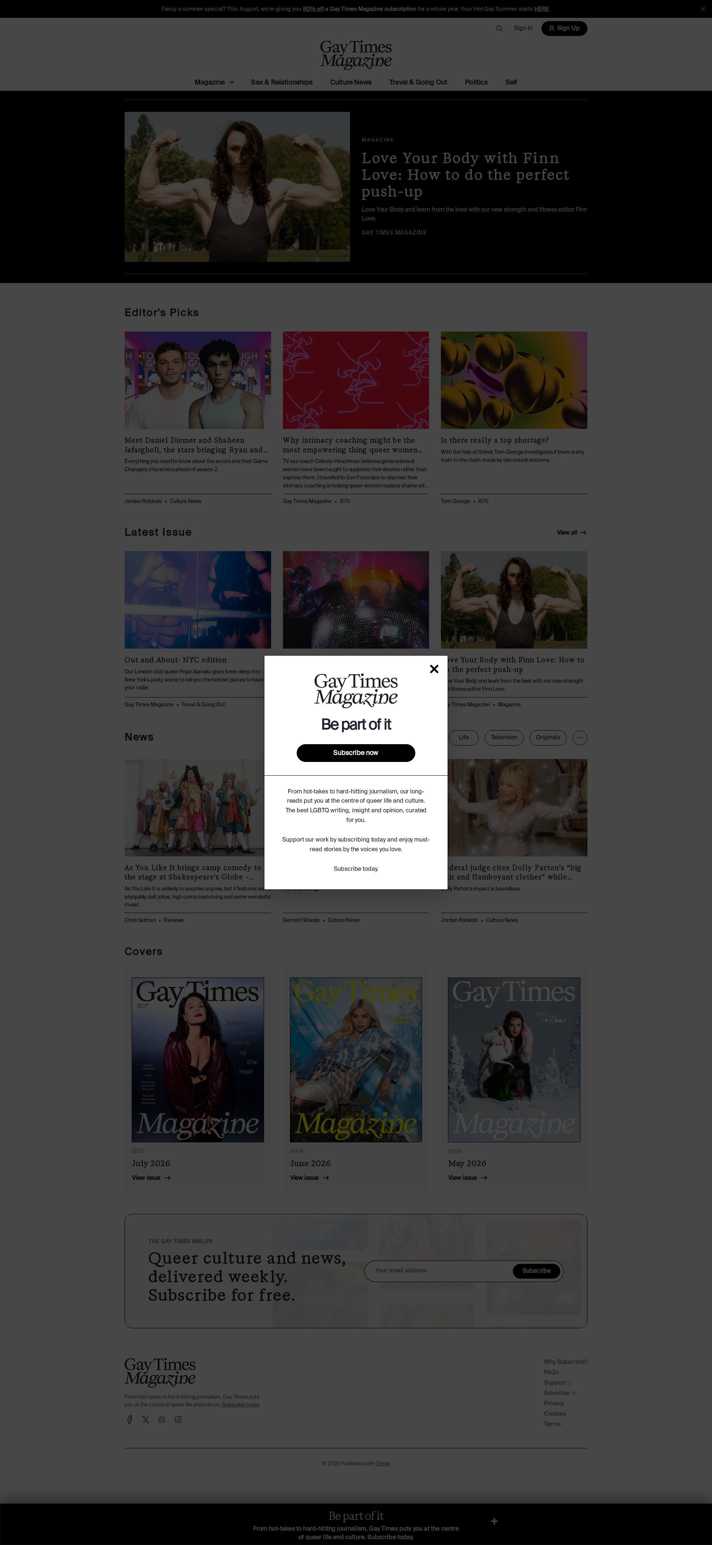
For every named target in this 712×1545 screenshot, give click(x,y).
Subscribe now (355, 753)
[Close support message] (434, 669)
